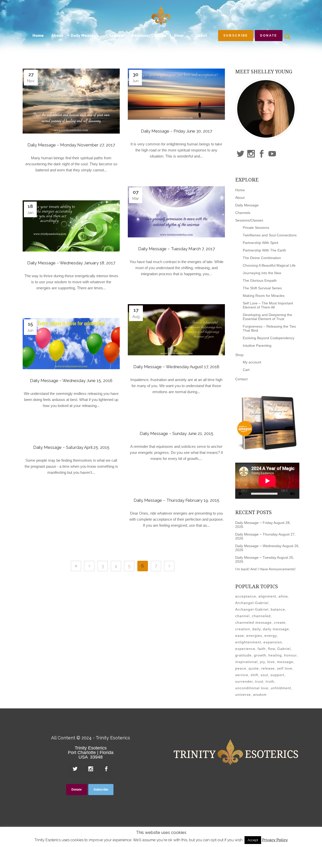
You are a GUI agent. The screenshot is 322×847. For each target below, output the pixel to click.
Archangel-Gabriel (251, 603)
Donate (268, 35)
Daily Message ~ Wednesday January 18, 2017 (71, 262)
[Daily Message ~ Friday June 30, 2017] (176, 94)
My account (252, 362)
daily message (276, 629)
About (240, 198)
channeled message (253, 622)
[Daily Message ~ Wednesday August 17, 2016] (176, 329)
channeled (261, 616)
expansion (272, 642)
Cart (246, 370)
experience (245, 649)
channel (242, 616)
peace (240, 668)
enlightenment (248, 642)
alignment (267, 596)
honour (290, 655)
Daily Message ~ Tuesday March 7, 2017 (176, 248)
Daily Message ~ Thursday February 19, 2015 (176, 500)
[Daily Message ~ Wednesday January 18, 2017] (71, 226)
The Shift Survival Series (262, 288)
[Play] (240, 493)
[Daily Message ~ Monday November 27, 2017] (71, 101)
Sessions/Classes (249, 220)
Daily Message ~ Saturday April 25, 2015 (71, 447)
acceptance (245, 596)
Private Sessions (256, 228)
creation (242, 629)
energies (254, 636)
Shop (239, 355)
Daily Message (247, 205)
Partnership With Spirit (260, 243)
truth (270, 681)
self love (284, 668)
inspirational (246, 662)
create (280, 622)
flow (271, 649)
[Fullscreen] (298, 493)
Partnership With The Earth (264, 250)
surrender (244, 681)
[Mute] (292, 494)
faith (262, 649)
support (277, 675)
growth (260, 655)
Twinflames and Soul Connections (270, 235)
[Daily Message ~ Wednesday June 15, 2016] (71, 343)
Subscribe (235, 35)
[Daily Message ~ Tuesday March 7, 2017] (176, 211)
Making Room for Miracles (264, 296)
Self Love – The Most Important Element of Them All (268, 305)
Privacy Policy (275, 840)
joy (262, 662)
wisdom (260, 695)
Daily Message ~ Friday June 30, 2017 (176, 131)
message (285, 662)
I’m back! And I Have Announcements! (265, 569)
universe (243, 695)
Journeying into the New (262, 273)
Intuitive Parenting (257, 345)
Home (240, 190)
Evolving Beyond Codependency (268, 338)
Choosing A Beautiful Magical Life (269, 265)
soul (264, 675)
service (241, 675)
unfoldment (281, 688)
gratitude (243, 655)
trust (259, 681)
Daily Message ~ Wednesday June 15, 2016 (71, 380)
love (271, 662)
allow (283, 596)
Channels (242, 213)
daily (256, 629)
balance (278, 609)
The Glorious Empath (260, 280)
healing (275, 655)
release (268, 668)
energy (270, 636)
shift (254, 675)
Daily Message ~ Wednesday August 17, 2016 (176, 366)
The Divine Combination (262, 258)
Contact (241, 379)
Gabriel (284, 649)
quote (254, 668)
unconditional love (251, 688)
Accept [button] (253, 840)
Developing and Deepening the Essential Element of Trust (267, 317)
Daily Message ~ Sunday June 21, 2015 (176, 433)
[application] (267, 481)
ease (239, 636)
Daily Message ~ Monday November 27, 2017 (71, 144)
